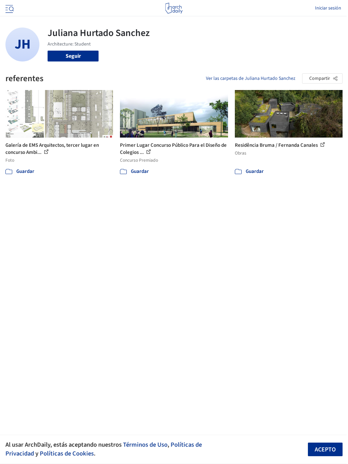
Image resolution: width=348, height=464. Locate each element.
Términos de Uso (145, 444)
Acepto (325, 449)
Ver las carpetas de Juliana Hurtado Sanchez (250, 78)
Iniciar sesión (328, 8)
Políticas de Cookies (67, 453)
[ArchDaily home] (173, 8)
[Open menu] (9, 8)
